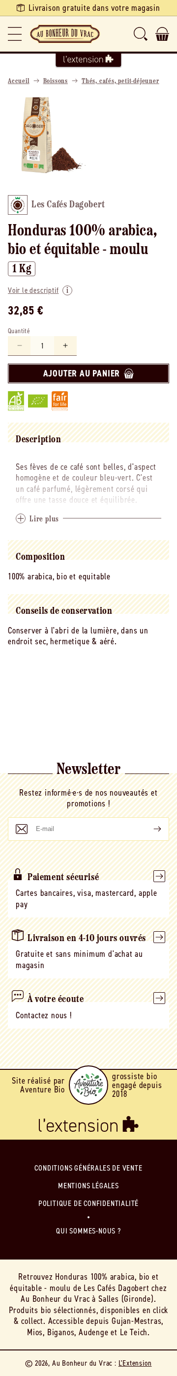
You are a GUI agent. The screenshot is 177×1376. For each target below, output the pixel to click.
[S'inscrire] (149, 829)
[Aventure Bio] (88, 1085)
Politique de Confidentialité (88, 1203)
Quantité (19, 331)
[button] (15, 34)
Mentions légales (88, 1185)
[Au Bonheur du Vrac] (65, 34)
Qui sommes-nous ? (88, 1231)
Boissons (55, 81)
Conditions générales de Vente (88, 1168)
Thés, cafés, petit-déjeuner (120, 81)
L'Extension (135, 1363)
